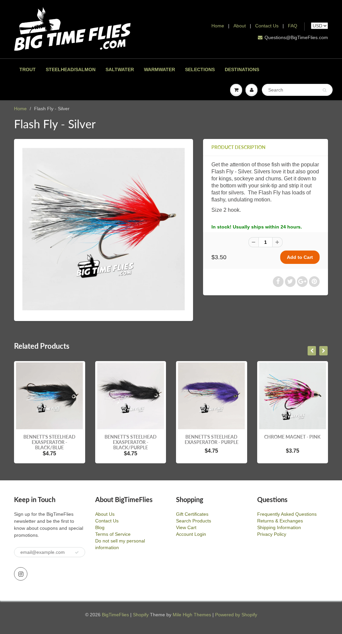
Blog (100, 527)
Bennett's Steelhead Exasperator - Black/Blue (49, 442)
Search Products (193, 520)
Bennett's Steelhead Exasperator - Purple (211, 439)
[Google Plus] (302, 281)
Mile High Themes (192, 614)
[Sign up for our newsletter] (76, 552)
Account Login (191, 534)
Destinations (242, 69)
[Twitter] (290, 281)
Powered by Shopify (236, 614)
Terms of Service (113, 534)
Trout (27, 69)
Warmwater (159, 69)
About (240, 25)
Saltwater (120, 69)
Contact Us (267, 25)
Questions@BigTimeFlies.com (296, 37)
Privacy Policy (271, 534)
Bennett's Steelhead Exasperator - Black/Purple (131, 442)
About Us (105, 514)
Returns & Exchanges (280, 520)
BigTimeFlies (115, 614)
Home (217, 25)
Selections (200, 69)
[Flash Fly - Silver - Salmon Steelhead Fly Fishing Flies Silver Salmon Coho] (103, 229)
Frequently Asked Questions (287, 514)
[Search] (324, 90)
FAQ (292, 25)
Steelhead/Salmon (71, 69)
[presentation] (312, 350)
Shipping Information (279, 527)
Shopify (141, 614)
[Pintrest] (314, 281)
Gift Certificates (192, 514)
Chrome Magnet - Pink (292, 437)
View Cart (186, 527)
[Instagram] (20, 574)
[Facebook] (278, 281)
